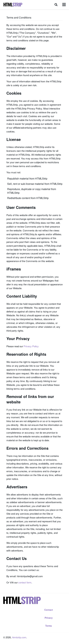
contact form (24, 582)
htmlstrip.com (19, 637)
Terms (48, 625)
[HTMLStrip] (12, 4)
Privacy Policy (31, 346)
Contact (48, 609)
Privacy (49, 617)
